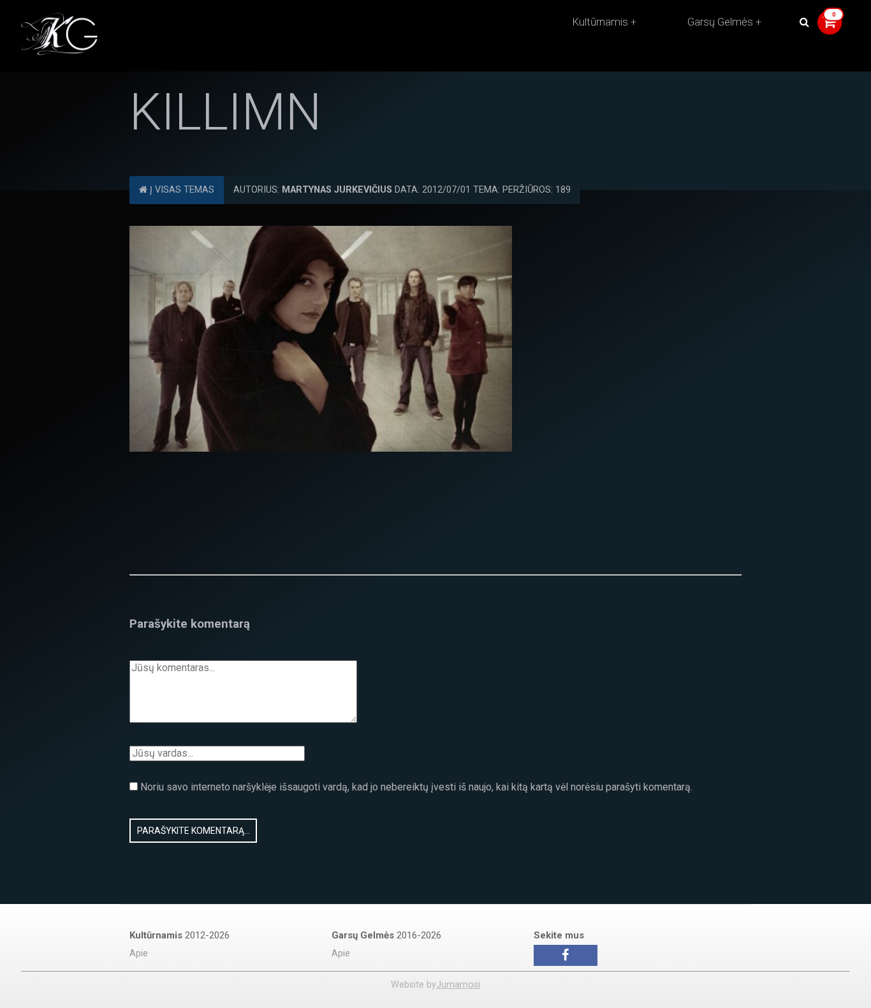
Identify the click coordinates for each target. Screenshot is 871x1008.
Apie (138, 953)
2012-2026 (179, 935)
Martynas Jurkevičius (337, 189)
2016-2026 (386, 935)
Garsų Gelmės (720, 21)
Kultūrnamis (600, 21)
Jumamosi (458, 984)
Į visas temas (180, 189)
